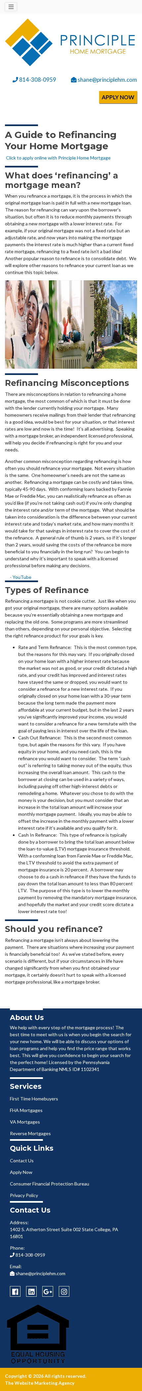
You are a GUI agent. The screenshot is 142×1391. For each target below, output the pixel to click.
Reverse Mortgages (30, 1133)
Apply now (118, 97)
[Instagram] (64, 1291)
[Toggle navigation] (11, 6)
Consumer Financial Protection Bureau (49, 1183)
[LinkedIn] (31, 1291)
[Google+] (47, 1291)
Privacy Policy (24, 1195)
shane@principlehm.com (107, 79)
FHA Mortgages (26, 1110)
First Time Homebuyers (34, 1098)
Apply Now (21, 1172)
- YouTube (20, 577)
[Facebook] (15, 1291)
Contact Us (22, 1160)
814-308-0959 (37, 79)
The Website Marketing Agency (39, 1383)
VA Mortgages (25, 1122)
